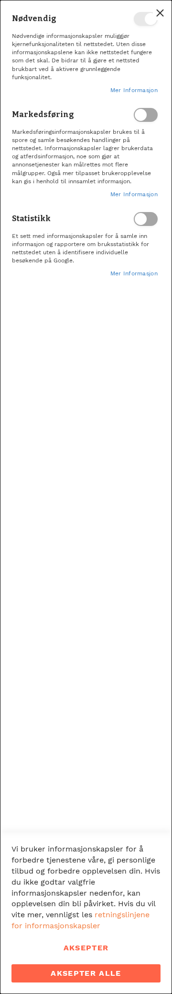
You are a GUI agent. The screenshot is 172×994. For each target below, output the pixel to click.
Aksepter (86, 947)
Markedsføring (146, 115)
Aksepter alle (86, 973)
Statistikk (146, 219)
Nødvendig (146, 19)
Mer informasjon (134, 90)
